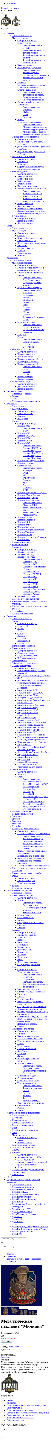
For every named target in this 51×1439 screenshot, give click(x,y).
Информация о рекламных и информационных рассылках (20, 1416)
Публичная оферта (15, 1420)
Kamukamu (14, 1347)
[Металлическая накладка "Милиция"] (5, 1314)
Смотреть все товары (22, 35)
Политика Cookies (15, 1408)
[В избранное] (2, 1344)
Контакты (11, 3)
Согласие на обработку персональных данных (28, 1413)
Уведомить (6, 1341)
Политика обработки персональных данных (27, 1405)
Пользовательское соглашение (21, 1410)
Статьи (10, 1400)
